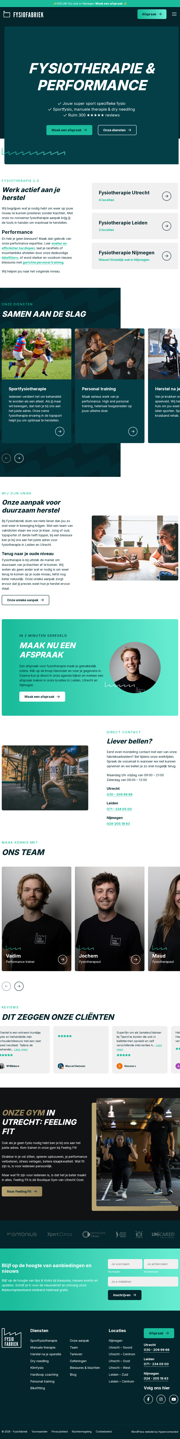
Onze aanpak (79, 1340)
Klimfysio (37, 1368)
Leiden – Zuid (118, 1374)
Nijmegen (115, 1340)
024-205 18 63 (118, 823)
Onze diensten (114, 130)
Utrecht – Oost (119, 1361)
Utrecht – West (119, 1368)
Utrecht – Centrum (122, 1354)
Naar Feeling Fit (19, 1191)
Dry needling (39, 1361)
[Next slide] (19, 458)
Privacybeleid (60, 1431)
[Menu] (174, 14)
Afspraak (149, 14)
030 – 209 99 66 (120, 794)
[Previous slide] (6, 458)
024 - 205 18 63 (156, 1378)
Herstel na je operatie (45, 1354)
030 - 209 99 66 (156, 1350)
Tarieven (76, 1354)
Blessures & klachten (85, 1368)
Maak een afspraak (66, 130)
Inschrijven (122, 1295)
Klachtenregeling (82, 1431)
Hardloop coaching (44, 1374)
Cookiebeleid (104, 1431)
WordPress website (142, 1431)
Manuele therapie (42, 1347)
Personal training (42, 1381)
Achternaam (151, 1271)
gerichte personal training (43, 262)
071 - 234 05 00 (156, 1364)
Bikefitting (37, 1388)
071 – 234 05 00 (119, 809)
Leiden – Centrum (121, 1381)
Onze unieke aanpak (22, 600)
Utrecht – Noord (120, 1347)
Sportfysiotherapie (43, 1340)
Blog (73, 1374)
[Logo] (25, 14)
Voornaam (114, 1271)
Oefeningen (78, 1361)
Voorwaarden (39, 1431)
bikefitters (10, 257)
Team (74, 1347)
